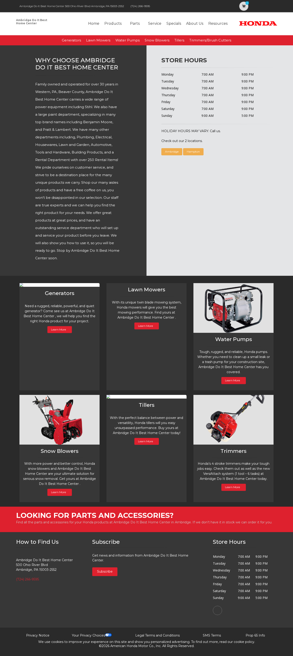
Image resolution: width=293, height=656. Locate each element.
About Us (194, 23)
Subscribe (105, 571)
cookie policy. (244, 642)
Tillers (179, 40)
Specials (173, 23)
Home (93, 23)
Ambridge (172, 151)
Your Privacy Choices (88, 635)
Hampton (193, 151)
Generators (71, 40)
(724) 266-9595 (140, 6)
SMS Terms (212, 635)
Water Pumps (127, 40)
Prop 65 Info (255, 635)
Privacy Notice (37, 635)
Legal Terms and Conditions (157, 635)
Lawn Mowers (98, 40)
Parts (135, 23)
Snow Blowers (157, 40)
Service (154, 23)
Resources (218, 23)
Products (113, 23)
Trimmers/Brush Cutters (210, 40)
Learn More (58, 329)
